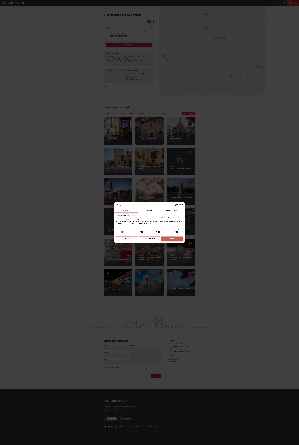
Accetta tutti (172, 238)
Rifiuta (127, 238)
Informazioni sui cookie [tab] (172, 210)
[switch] (141, 232)
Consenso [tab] (126, 210)
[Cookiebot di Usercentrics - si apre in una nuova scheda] (176, 205)
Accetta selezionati (149, 238)
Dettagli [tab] (149, 210)
